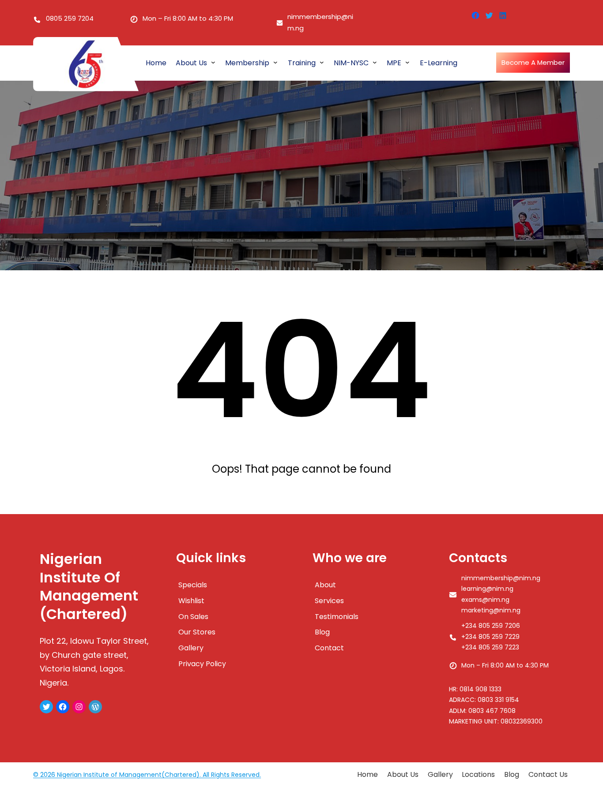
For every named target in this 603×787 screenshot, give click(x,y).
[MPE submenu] (407, 62)
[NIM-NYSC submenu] (375, 62)
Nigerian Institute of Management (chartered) (89, 586)
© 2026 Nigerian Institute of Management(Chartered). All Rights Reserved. (147, 774)
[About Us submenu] (213, 62)
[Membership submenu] (275, 62)
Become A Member (533, 62)
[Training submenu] (322, 62)
